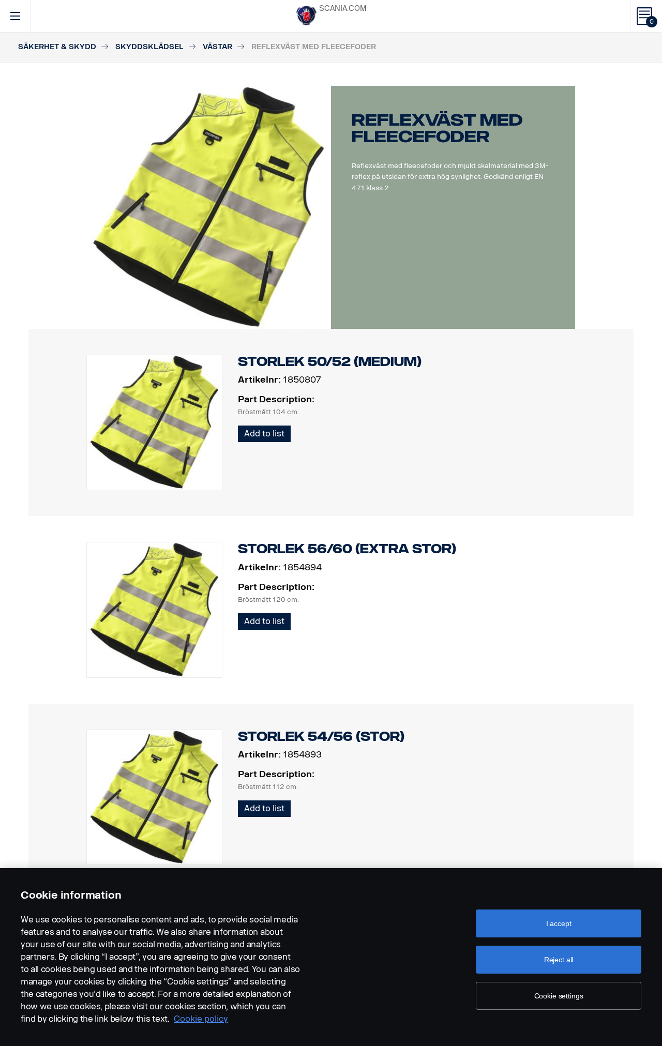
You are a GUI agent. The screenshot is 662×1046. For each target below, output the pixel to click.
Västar (217, 46)
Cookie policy (201, 1019)
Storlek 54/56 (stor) (321, 736)
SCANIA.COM (342, 8)
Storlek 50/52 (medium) (330, 361)
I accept (558, 923)
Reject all (559, 960)
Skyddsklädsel (149, 46)
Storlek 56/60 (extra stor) (347, 548)
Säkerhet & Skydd (57, 46)
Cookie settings (558, 996)
